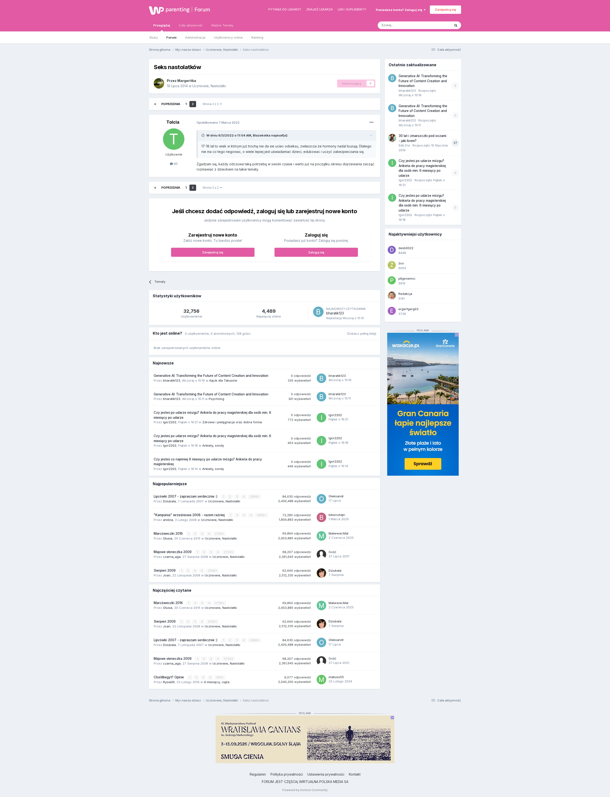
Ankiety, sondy (213, 445)
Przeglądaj (161, 25)
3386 (254, 496)
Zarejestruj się (445, 9)
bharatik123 (335, 313)
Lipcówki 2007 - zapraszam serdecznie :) (186, 496)
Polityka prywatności (286, 774)
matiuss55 (336, 677)
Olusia (167, 538)
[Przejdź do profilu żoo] (392, 265)
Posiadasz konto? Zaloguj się (400, 10)
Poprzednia (170, 104)
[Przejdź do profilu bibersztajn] (321, 517)
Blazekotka (261, 135)
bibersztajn (337, 515)
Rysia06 (169, 682)
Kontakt (355, 774)
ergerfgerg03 (408, 309)
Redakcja (405, 294)
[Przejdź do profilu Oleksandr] (321, 499)
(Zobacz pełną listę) (361, 333)
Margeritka (186, 81)
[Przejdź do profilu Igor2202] (321, 417)
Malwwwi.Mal (338, 533)
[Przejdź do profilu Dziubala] (321, 573)
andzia (168, 520)
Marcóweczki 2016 (169, 533)
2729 (228, 552)
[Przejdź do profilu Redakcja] (392, 296)
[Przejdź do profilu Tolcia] (173, 139)
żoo (401, 263)
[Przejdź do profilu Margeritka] (159, 83)
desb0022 (405, 248)
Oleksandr (336, 496)
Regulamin (258, 774)
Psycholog (216, 399)
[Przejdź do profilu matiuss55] (321, 679)
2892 (261, 515)
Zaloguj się (316, 252)
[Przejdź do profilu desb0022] (392, 250)
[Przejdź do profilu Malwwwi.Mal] (321, 536)
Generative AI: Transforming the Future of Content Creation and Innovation (211, 376)
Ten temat (437, 25)
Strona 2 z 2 (211, 104)
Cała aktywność (191, 25)
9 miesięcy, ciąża (216, 682)
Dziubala (169, 501)
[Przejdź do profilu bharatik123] (318, 312)
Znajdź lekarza (319, 9)
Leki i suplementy (352, 9)
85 (175, 164)
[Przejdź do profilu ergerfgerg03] (392, 311)
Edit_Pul (404, 145)
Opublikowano (218, 122)
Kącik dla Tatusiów (223, 380)
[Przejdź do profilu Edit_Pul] (392, 138)
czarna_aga (172, 557)
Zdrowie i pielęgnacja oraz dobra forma (232, 422)
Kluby (154, 37)
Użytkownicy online (228, 37)
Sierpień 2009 (165, 570)
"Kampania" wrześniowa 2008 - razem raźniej (190, 515)
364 (219, 677)
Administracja (195, 37)
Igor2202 (169, 422)
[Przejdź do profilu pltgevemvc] (392, 280)
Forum (202, 9)
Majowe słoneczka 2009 (173, 552)
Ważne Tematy (222, 25)
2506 (212, 570)
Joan (166, 575)
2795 (219, 533)
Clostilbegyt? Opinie (169, 677)
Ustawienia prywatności (325, 774)
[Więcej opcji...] (371, 122)
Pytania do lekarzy (284, 9)
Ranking (257, 37)
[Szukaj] (456, 25)
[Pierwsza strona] (155, 104)
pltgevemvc (407, 278)
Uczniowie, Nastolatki (209, 86)
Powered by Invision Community (305, 790)
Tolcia (172, 122)
